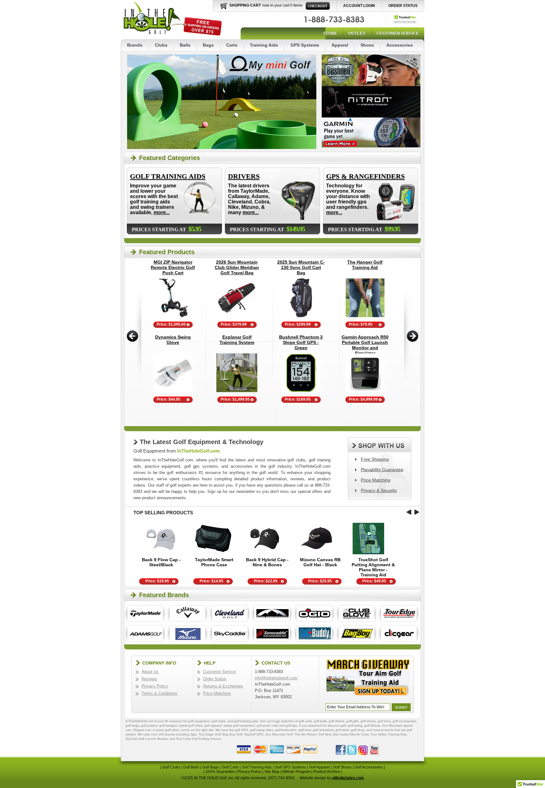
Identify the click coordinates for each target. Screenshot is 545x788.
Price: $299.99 (298, 324)
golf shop (358, 730)
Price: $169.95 (298, 399)
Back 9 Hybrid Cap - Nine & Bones (267, 562)
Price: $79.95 (360, 324)
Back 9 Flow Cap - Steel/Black (161, 562)
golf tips (291, 725)
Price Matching (375, 480)
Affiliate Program (296, 771)
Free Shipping (375, 459)
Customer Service (398, 33)
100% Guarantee (220, 771)
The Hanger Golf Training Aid (365, 265)
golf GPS (241, 730)
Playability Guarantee (382, 469)
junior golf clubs (167, 730)
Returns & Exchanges (223, 686)
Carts (231, 45)
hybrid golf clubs (190, 725)
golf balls (320, 721)
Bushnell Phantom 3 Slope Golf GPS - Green (301, 342)
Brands (135, 45)
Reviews (149, 679)
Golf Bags (210, 767)
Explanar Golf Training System (237, 339)
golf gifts (352, 721)
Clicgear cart (142, 730)
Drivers (244, 176)
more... (162, 212)
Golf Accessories (369, 767)
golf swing (355, 725)
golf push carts (267, 725)
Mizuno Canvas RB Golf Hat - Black (320, 562)
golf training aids (246, 721)
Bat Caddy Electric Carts (351, 734)
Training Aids (264, 45)
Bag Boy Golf (232, 734)
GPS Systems (304, 45)
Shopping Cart (245, 5)
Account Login (359, 5)
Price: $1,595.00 (171, 324)
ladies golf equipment (239, 725)
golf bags (132, 725)
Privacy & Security (379, 490)
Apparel (339, 45)
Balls (185, 45)
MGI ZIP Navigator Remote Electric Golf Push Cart (173, 267)
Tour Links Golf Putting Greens (198, 738)
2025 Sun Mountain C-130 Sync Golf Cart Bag (301, 267)
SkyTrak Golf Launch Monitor (146, 738)
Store (330, 33)
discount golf (336, 725)
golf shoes (368, 721)
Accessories (399, 45)
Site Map (271, 771)
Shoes (367, 45)
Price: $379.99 (234, 324)
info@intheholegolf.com (276, 678)
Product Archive (326, 771)
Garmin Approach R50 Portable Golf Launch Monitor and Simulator (365, 345)
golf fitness (372, 725)
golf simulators (323, 730)
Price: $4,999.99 (363, 399)
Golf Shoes (342, 767)
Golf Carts (230, 767)
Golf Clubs (171, 767)
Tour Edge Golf (210, 734)
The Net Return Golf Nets (313, 734)
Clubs (161, 45)
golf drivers (336, 721)
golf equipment (199, 721)
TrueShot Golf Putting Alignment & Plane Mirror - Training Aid (373, 567)
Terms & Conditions (160, 693)
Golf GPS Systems (290, 767)
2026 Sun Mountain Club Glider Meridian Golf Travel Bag (237, 267)
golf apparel (213, 725)
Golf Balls (191, 767)
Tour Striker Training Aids (389, 734)
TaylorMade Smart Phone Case (214, 562)
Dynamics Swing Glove (173, 339)
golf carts (305, 721)
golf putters (149, 725)
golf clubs (219, 721)
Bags (208, 45)
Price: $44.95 (168, 399)
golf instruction (285, 730)
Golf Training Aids (167, 176)
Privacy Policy (155, 686)
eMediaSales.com (348, 778)
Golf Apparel (319, 767)
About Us (150, 671)
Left (132, 336)
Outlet (357, 33)
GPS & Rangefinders (365, 176)
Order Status (403, 5)
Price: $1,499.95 (235, 399)
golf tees (304, 730)
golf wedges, (169, 725)
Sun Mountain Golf (279, 734)
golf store (342, 730)
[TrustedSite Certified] (405, 19)
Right (413, 336)
